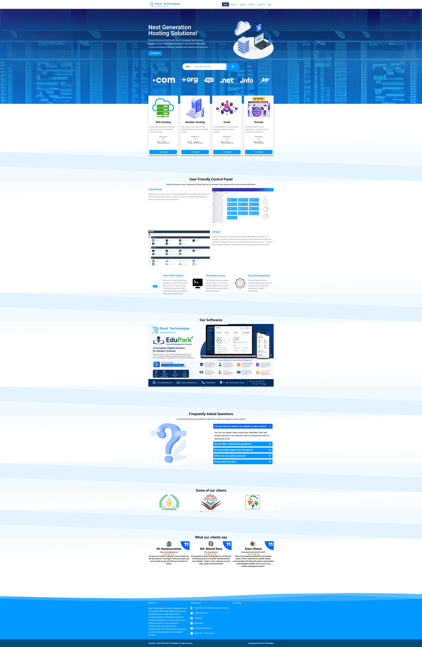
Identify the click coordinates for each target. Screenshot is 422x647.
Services (242, 4)
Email (227, 122)
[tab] (243, 426)
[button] (150, 355)
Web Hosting (163, 122)
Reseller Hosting (195, 122)
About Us (233, 4)
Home (225, 4)
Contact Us (261, 4)
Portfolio (251, 4)
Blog (269, 4)
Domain (258, 122)
